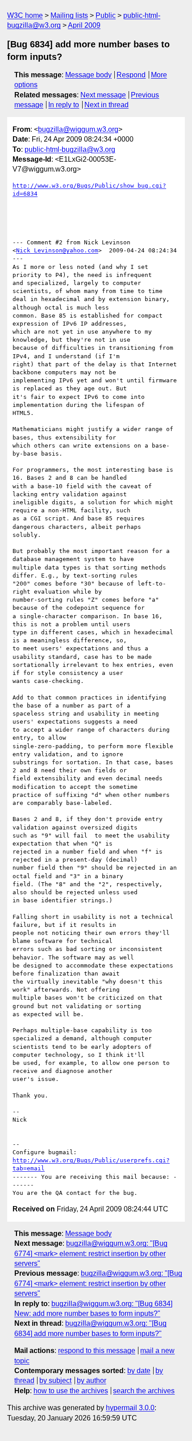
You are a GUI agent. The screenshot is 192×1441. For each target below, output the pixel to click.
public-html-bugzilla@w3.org (70, 149)
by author (91, 1380)
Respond (131, 75)
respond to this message (96, 1350)
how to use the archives (70, 1391)
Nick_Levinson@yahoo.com (57, 250)
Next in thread (106, 105)
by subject (55, 1380)
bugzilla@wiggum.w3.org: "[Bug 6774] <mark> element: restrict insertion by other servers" (90, 1253)
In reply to (63, 105)
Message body (88, 75)
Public (106, 15)
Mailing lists (69, 15)
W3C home (25, 15)
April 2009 (84, 25)
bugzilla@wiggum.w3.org (78, 129)
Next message (103, 95)
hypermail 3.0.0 (130, 1408)
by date (138, 1370)
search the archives (144, 1391)
